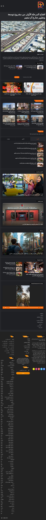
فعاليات (7, 348)
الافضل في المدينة (40, 320)
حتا (13, 487)
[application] (23, 297)
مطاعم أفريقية (10, 428)
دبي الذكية (12, 492)
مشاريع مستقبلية (40, 322)
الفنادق (42, 315)
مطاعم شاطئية (10, 438)
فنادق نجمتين (11, 414)
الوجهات (41, 318)
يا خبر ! (13, 511)
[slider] (23, 307)
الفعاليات (41, 313)
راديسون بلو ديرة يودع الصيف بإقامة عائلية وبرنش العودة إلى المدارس (25, 143)
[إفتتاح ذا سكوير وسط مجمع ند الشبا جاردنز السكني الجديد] (19, 67)
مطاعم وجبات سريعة (9, 450)
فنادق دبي (12, 352)
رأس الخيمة (12, 494)
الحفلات (11, 379)
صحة (12, 513)
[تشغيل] (42, 307)
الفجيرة (12, 374)
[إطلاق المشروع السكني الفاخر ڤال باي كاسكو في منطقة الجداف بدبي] (40, 67)
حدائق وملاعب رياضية (9, 471)
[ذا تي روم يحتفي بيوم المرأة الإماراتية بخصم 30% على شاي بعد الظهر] (40, 155)
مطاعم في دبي (12, 354)
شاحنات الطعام (10, 424)
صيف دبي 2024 (11, 501)
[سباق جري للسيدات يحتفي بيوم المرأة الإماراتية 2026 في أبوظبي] (40, 160)
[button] (23, 297)
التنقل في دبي (10, 461)
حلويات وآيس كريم (10, 421)
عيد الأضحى (11, 384)
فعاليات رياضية (10, 393)
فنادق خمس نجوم (10, 410)
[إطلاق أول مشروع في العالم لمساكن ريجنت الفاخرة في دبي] (37, 118)
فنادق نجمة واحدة (10, 412)
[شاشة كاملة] (4, 307)
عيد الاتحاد (11, 386)
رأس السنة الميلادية (10, 383)
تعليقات (8, 139)
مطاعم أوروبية (10, 431)
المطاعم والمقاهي (40, 317)
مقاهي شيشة (11, 456)
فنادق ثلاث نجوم (10, 409)
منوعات (12, 509)
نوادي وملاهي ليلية (10, 457)
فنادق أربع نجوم (10, 405)
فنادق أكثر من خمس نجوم (8, 407)
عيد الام (11, 388)
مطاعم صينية (11, 442)
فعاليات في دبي (6, 350)
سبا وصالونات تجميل (9, 473)
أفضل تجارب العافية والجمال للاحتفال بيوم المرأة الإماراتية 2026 (29, 195)
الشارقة (12, 372)
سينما (12, 475)
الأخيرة (38, 139)
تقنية (13, 483)
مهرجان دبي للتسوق (9, 398)
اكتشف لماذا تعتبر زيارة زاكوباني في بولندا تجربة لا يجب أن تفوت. (29, 253)
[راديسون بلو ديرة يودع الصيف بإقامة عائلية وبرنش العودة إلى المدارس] (40, 145)
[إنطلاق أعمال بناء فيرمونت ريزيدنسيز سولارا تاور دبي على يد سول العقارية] (23, 118)
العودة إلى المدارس (10, 381)
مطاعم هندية (11, 449)
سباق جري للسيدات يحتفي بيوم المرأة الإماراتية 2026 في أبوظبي (25, 158)
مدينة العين (11, 362)
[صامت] (5, 307)
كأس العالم (11, 395)
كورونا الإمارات (11, 506)
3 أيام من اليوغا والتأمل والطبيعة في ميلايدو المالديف (28, 163)
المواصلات (12, 459)
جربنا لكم (12, 485)
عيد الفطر (11, 391)
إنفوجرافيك (12, 363)
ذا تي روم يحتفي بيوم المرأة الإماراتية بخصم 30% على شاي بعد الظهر (25, 153)
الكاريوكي (11, 417)
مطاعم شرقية (10, 440)
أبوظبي (13, 339)
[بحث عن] (3, 6)
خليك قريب (39, 325)
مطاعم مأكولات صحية (9, 447)
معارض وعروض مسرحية (9, 396)
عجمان (13, 504)
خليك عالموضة (11, 490)
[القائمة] (1, 6)
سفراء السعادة (11, 497)
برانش (12, 419)
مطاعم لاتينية (11, 443)
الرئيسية (12, 370)
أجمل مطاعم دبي (7, 339)
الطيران (11, 466)
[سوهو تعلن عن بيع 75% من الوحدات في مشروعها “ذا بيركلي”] (23, 106)
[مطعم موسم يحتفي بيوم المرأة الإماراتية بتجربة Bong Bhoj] (40, 150)
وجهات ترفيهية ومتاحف (9, 482)
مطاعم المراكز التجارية (9, 435)
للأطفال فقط (11, 476)
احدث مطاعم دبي (11, 343)
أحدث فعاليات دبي (11, 341)
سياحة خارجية (11, 499)
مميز (13, 508)
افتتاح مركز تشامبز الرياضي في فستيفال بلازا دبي (32, 224)
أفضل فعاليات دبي (4, 341)
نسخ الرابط (17, 77)
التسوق (12, 469)
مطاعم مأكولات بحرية (9, 445)
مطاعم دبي (8, 352)
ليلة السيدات (11, 426)
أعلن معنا (40, 327)
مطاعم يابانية (11, 452)
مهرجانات (11, 400)
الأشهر (23, 139)
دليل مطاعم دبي (11, 348)
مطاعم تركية (11, 436)
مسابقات (11, 367)
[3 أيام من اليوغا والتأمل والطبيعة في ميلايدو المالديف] (40, 165)
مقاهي (12, 454)
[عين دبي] (40, 6)
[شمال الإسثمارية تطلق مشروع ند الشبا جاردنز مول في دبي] (37, 106)
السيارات (11, 464)
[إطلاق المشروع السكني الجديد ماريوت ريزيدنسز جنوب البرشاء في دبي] (9, 118)
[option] (23, 185)
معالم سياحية (11, 480)
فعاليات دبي (12, 350)
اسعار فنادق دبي (5, 343)
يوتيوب (12, 369)
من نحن (40, 324)
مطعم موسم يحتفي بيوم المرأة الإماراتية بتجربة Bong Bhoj (26, 148)
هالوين (12, 402)
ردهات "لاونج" (10, 423)
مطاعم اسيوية (10, 433)
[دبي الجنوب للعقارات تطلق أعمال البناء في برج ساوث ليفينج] (9, 106)
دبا (12, 376)
